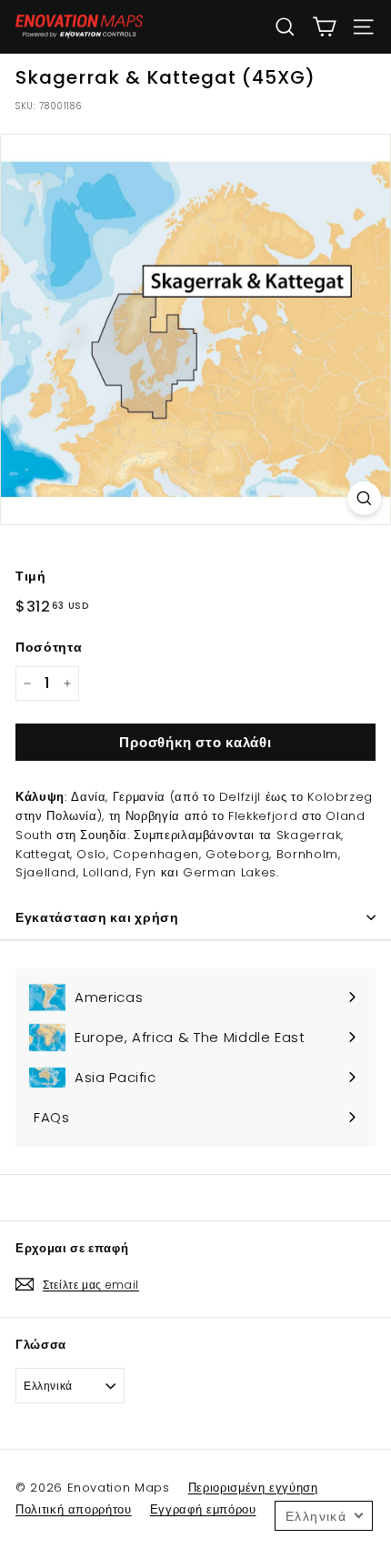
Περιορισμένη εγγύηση (253, 1487)
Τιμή (30, 576)
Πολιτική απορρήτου (73, 1509)
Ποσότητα (48, 647)
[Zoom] (364, 498)
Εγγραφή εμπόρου (203, 1509)
